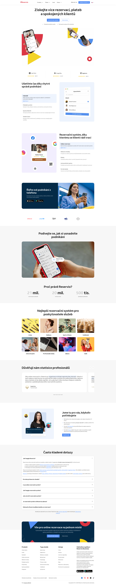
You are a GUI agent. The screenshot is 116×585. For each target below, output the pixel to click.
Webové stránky (25, 559)
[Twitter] (90, 578)
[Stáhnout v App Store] (30, 201)
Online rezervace (25, 557)
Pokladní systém (25, 562)
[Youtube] (87, 578)
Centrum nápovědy (62, 554)
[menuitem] (40, 2)
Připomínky (24, 564)
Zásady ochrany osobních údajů (40, 578)
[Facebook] (82, 578)
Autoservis (42, 569)
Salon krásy (42, 550)
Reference (60, 559)
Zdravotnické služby (44, 564)
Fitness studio (43, 562)
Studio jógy (42, 559)
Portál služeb (61, 557)
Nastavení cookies (53, 578)
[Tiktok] (93, 578)
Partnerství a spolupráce (63, 567)
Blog (59, 562)
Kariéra (60, 552)
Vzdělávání (42, 567)
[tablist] (58, 382)
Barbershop (42, 557)
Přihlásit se (74, 2)
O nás (59, 550)
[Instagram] (85, 578)
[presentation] (92, 2)
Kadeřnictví (42, 552)
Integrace (24, 569)
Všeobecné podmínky (26, 578)
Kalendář (24, 554)
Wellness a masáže (44, 554)
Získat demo (24, 550)
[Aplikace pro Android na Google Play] (39, 201)
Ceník (23, 552)
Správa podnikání (25, 567)
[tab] (54, 394)
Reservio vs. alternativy (63, 564)
